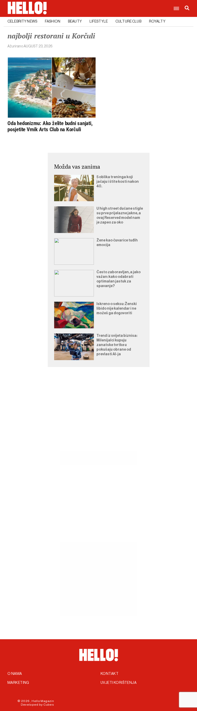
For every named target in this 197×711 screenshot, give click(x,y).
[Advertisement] (98, 415)
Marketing (18, 683)
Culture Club (128, 21)
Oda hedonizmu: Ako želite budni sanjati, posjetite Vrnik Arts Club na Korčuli (50, 126)
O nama (14, 674)
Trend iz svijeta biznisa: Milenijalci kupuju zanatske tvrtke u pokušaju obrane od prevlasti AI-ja (116, 345)
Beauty (75, 21)
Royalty (157, 21)
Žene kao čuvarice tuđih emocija (117, 243)
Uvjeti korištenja (118, 683)
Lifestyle (99, 21)
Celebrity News (22, 21)
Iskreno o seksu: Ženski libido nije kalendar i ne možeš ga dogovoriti (116, 308)
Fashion (52, 21)
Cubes (48, 704)
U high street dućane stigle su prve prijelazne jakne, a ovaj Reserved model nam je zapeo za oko (119, 215)
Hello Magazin (43, 701)
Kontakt (110, 674)
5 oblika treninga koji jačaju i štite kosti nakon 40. (117, 181)
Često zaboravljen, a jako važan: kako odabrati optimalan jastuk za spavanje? (118, 279)
